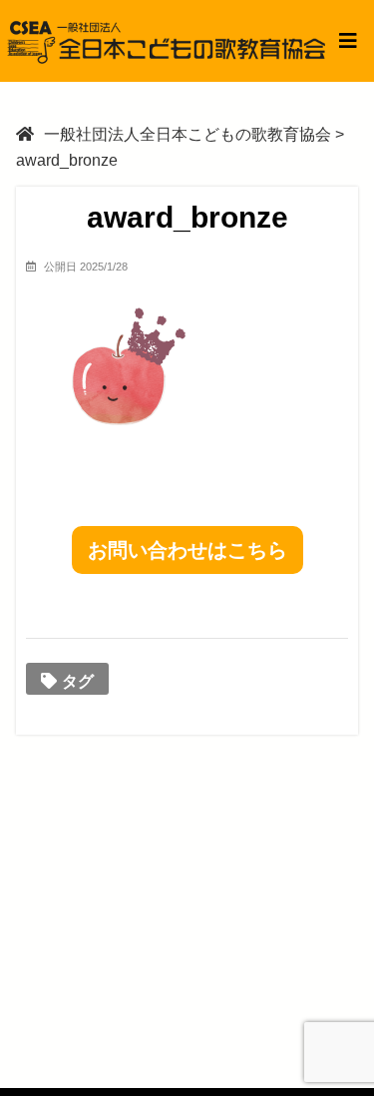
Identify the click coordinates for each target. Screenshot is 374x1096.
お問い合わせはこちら (187, 550)
